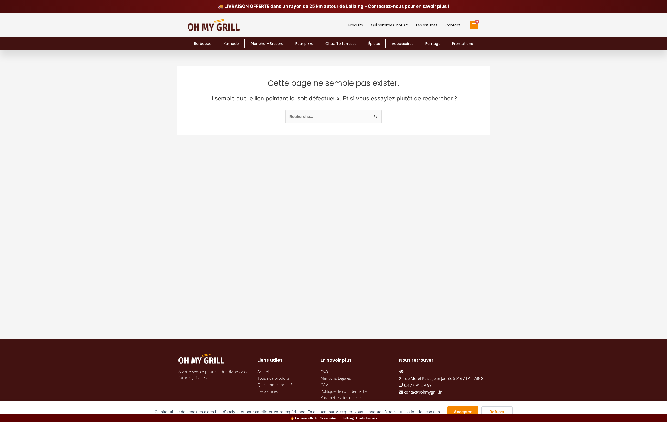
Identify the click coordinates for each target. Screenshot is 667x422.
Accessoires (402, 43)
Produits (355, 25)
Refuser (497, 411)
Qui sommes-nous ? (389, 25)
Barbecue (203, 43)
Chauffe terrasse (341, 43)
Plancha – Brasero (267, 43)
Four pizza (304, 43)
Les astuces (426, 25)
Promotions (462, 43)
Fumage (433, 43)
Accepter (463, 411)
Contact (453, 25)
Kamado (231, 43)
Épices (374, 43)
